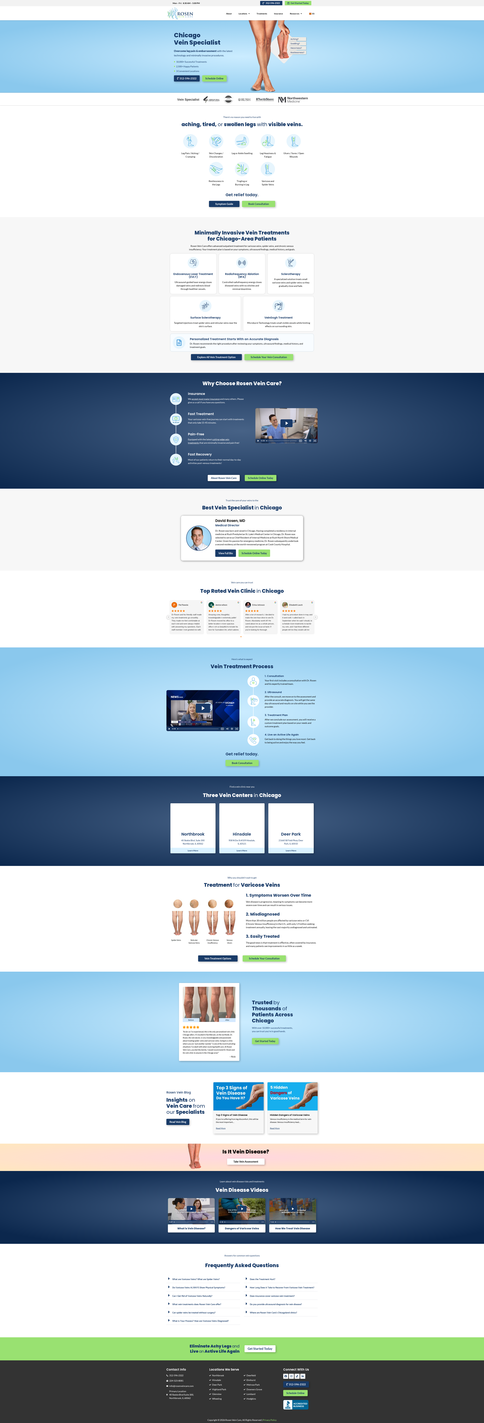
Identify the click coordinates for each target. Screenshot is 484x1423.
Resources (294, 13)
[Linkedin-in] (302, 1376)
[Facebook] (285, 1376)
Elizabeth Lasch (296, 605)
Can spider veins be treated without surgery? (194, 1313)
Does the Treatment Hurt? (262, 1279)
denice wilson (221, 605)
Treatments (262, 13)
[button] (203, 1279)
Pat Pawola (183, 605)
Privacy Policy (270, 1420)
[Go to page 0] (240, 636)
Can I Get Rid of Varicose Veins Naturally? (192, 1296)
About (229, 13)
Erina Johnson (258, 605)
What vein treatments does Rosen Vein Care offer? (196, 1304)
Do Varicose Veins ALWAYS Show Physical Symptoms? (198, 1288)
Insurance (278, 13)
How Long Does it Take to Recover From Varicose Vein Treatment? (282, 1288)
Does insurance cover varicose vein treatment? (272, 1296)
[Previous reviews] (168, 617)
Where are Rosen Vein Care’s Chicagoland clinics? (273, 1313)
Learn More (193, 850)
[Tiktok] (297, 1376)
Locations (243, 13)
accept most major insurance (206, 399)
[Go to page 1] (243, 636)
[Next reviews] (315, 617)
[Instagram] (291, 1376)
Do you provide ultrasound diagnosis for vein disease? (276, 1304)
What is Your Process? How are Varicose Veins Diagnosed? (200, 1321)
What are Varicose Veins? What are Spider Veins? (196, 1279)
